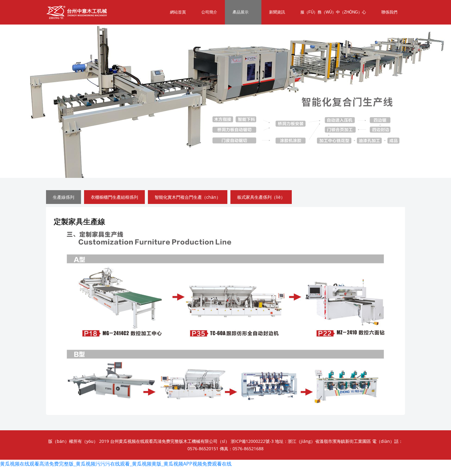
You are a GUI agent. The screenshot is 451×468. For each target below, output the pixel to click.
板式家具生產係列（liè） (261, 197)
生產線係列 (63, 197)
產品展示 (241, 12)
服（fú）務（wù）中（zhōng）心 (333, 12)
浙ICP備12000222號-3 (252, 441)
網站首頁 (178, 12)
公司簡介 (209, 12)
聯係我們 (389, 12)
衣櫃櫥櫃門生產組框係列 (114, 197)
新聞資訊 (277, 12)
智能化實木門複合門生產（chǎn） (188, 197)
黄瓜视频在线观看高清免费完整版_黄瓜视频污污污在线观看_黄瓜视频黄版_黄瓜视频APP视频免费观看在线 (116, 463)
